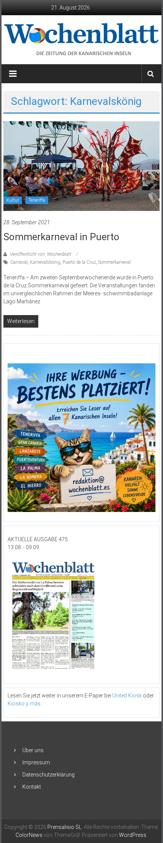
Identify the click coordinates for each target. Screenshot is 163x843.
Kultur (12, 200)
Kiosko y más (24, 703)
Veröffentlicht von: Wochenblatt (40, 254)
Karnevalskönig (45, 262)
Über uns (33, 750)
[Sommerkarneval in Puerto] (81, 165)
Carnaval (19, 262)
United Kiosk (127, 695)
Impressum (36, 762)
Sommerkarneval (114, 262)
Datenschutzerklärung (48, 775)
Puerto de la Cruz (79, 262)
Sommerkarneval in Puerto (61, 236)
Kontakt (31, 787)
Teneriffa (36, 200)
